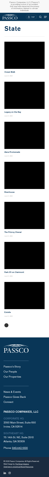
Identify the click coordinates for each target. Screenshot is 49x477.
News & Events (12, 391)
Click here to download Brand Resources (18, 467)
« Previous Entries (6, 325)
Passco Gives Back (15, 397)
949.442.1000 (20, 448)
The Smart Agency (22, 464)
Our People (10, 371)
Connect (8, 402)
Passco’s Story (12, 366)
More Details (25, 53)
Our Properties (12, 376)
